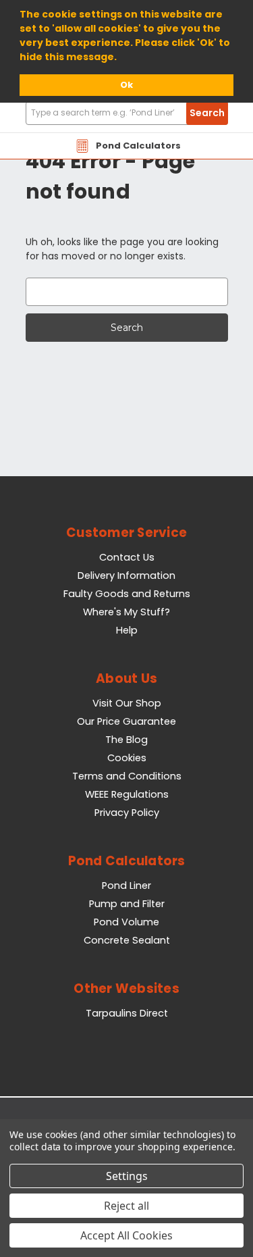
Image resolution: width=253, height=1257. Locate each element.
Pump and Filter (127, 903)
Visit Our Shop (126, 703)
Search (207, 113)
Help (127, 630)
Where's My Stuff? (126, 612)
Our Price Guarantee (126, 721)
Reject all (126, 1205)
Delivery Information (126, 575)
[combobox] (127, 113)
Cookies (126, 758)
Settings (127, 1176)
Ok (126, 84)
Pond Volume (126, 922)
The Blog (126, 739)
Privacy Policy (126, 812)
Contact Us (126, 557)
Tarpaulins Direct (127, 1013)
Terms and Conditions (126, 776)
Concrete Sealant (127, 940)
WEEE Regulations (127, 794)
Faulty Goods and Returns (126, 593)
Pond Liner (126, 885)
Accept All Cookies (126, 1235)
